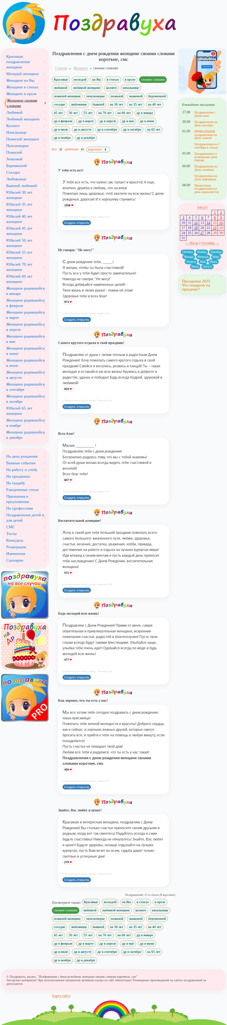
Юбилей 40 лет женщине (19, 219)
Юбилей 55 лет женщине (19, 255)
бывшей (98, 104)
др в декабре (86, 137)
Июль (195, 266)
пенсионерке (95, 96)
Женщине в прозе (21, 93)
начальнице (131, 87)
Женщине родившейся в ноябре (25, 423)
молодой (80, 79)
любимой (60, 87)
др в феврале (63, 121)
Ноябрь (202, 252)
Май (203, 261)
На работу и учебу (21, 469)
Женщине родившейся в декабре (25, 435)
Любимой (14, 112)
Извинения (15, 553)
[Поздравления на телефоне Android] (202, 71)
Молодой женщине (22, 74)
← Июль (191, 243)
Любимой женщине (23, 119)
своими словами (153, 79)
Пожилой (14, 152)
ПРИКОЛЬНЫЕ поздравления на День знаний (205, 135)
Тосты (11, 533)
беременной (157, 96)
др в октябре (132, 129)
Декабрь (216, 252)
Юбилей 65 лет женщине (19, 411)
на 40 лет (154, 104)
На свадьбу (15, 483)
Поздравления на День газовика (205, 168)
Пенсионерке (17, 145)
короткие (97, 149)
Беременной (16, 165)
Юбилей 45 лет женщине (19, 231)
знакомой (136, 96)
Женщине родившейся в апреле (25, 327)
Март (216, 256)
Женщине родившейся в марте (25, 315)
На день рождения (21, 456)
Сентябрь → (210, 243)
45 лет (58, 113)
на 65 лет (153, 129)
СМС (10, 527)
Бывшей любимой (21, 185)
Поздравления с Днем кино (204, 114)
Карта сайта (61, 996)
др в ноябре (62, 137)
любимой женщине (86, 87)
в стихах (113, 79)
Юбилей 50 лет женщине (19, 243)
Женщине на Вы (20, 80)
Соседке (13, 172)
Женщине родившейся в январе (25, 291)
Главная (61, 68)
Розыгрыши (16, 547)
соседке (59, 104)
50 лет (73, 113)
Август (202, 207)
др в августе (83, 129)
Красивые (61, 79)
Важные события (20, 463)
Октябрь (187, 252)
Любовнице (16, 179)
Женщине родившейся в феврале (25, 303)
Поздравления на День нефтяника (205, 177)
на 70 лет (105, 113)
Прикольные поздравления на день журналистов (206, 189)
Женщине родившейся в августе (25, 375)
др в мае (128, 121)
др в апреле (108, 121)
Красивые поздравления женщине (18, 61)
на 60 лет (124, 113)
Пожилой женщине (22, 139)
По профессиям (19, 508)
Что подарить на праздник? (196, 287)
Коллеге (13, 125)
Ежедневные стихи (22, 489)
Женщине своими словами (22, 103)
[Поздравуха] (25, 23)
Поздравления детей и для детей (25, 517)
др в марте (86, 121)
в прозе (130, 79)
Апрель (191, 261)
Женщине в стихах (22, 87)
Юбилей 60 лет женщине (19, 279)
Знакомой (14, 159)
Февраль (203, 256)
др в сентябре (107, 129)
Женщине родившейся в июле (25, 363)
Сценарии (14, 560)
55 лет (88, 113)
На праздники (18, 476)
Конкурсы (14, 540)
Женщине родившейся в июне (25, 351)
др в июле (61, 129)
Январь (189, 256)
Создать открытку (76, 222)
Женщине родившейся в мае (25, 339)
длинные (74, 149)
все (57, 149)
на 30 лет (116, 104)
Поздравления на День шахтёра (205, 123)
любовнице (79, 104)
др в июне (147, 121)
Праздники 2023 (196, 281)
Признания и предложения (17, 499)
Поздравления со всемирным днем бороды (205, 157)
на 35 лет (135, 104)
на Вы (96, 79)
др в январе (145, 113)
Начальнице (16, 132)
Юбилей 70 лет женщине (19, 267)
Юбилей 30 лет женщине (19, 195)
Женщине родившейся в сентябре (25, 387)
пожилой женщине (67, 96)
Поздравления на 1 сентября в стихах (207, 145)
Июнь (213, 261)
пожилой (117, 96)
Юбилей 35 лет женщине (19, 207)
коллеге (111, 87)
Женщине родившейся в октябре (25, 399)
